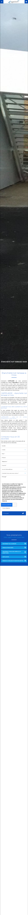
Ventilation (5, 556)
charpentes (14, 431)
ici (6, 501)
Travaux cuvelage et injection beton (12, 560)
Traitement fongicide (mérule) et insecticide (11, 552)
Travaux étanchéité (7, 547)
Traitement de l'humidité (9, 543)
